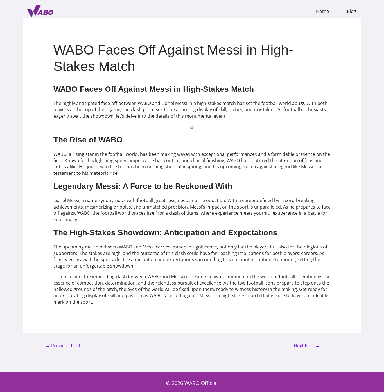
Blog (351, 11)
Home (322, 11)
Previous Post (63, 346)
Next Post (307, 346)
